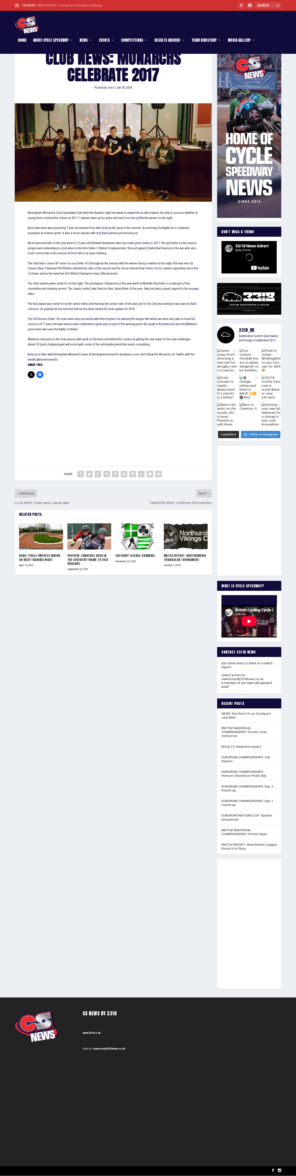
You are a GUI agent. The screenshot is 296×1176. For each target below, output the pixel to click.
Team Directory (204, 40)
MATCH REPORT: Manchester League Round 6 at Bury (249, 846)
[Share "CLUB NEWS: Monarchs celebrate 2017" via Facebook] (80, 474)
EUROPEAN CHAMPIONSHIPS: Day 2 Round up (247, 788)
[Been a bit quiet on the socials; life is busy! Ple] (227, 415)
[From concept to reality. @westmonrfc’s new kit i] (227, 388)
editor (111, 87)
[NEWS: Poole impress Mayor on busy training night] (41, 536)
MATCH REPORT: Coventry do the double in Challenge (69, 5)
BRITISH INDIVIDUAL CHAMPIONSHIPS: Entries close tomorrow (244, 732)
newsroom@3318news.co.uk (242, 679)
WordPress (64, 1171)
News (84, 40)
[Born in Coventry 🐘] (249, 415)
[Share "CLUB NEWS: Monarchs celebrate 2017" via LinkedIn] (124, 474)
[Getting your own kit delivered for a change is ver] (271, 415)
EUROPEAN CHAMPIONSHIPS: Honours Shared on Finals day (244, 774)
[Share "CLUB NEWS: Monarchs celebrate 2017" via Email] (150, 474)
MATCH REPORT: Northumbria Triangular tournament (185, 557)
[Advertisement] (113, 414)
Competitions (132, 40)
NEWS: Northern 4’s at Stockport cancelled (246, 715)
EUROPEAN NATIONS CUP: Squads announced (246, 817)
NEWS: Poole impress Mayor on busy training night (39, 557)
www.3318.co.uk (92, 1032)
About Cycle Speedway (50, 40)
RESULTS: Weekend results (241, 747)
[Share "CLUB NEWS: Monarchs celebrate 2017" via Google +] (98, 474)
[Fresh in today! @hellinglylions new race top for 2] (271, 361)
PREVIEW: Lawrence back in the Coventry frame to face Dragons (88, 559)
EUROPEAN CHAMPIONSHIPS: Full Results (245, 759)
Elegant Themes (36, 1171)
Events (104, 40)
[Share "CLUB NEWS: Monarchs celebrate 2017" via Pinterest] (115, 474)
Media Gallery (239, 40)
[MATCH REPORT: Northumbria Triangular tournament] (186, 536)
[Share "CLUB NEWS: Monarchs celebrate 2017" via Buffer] (132, 474)
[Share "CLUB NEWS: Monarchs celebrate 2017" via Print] (158, 474)
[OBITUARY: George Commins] (137, 536)
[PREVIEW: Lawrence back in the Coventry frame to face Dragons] (89, 536)
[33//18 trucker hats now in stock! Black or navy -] (271, 388)
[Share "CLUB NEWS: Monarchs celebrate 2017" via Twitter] (89, 474)
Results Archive (167, 40)
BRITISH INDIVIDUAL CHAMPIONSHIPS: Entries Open (244, 832)
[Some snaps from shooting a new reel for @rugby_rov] (227, 361)
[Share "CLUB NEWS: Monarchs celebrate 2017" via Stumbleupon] (141, 474)
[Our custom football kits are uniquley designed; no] (249, 361)
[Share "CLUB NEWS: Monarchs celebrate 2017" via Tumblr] (106, 474)
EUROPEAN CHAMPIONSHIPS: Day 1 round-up (247, 803)
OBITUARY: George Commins (135, 555)
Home (22, 40)
